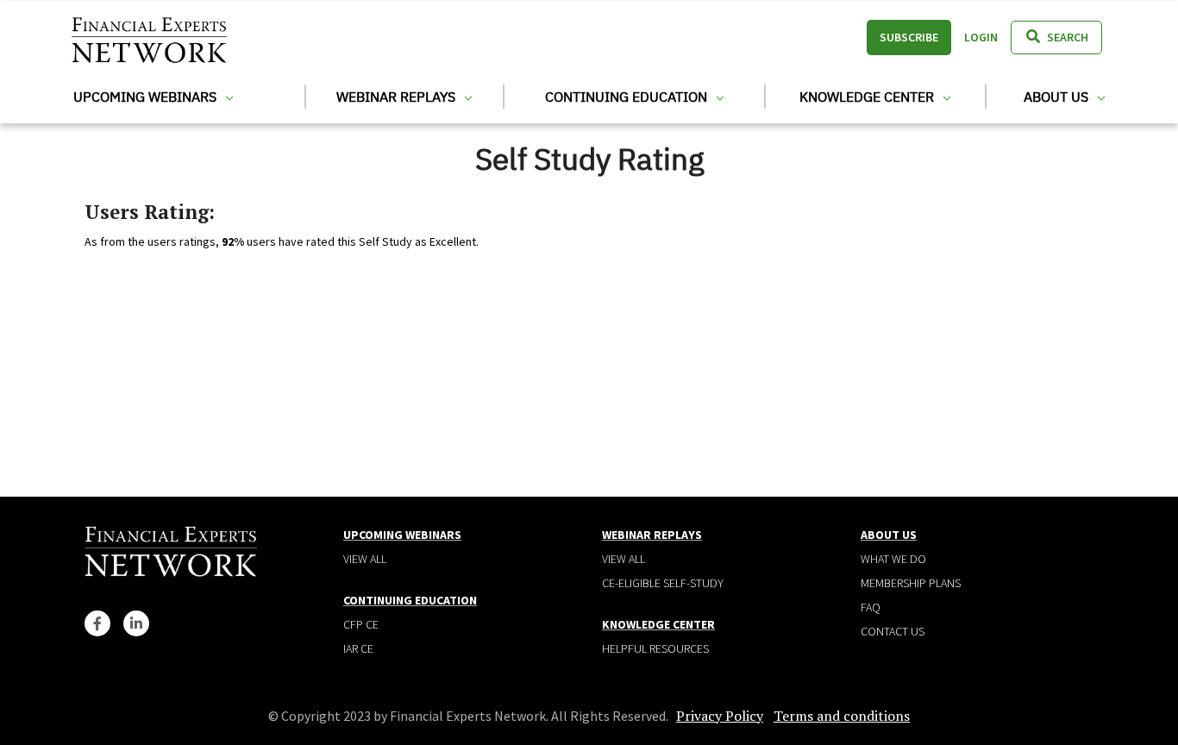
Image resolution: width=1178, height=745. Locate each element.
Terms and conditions (842, 715)
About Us (1058, 96)
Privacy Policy (719, 715)
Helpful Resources (655, 648)
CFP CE (361, 624)
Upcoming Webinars (146, 96)
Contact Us (892, 631)
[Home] (149, 37)
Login (981, 37)
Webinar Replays (397, 96)
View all (364, 559)
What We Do (893, 559)
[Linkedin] (136, 623)
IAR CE (358, 648)
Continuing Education (628, 96)
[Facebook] (97, 623)
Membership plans (911, 583)
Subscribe (909, 37)
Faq (870, 607)
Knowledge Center (868, 96)
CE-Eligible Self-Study (663, 583)
